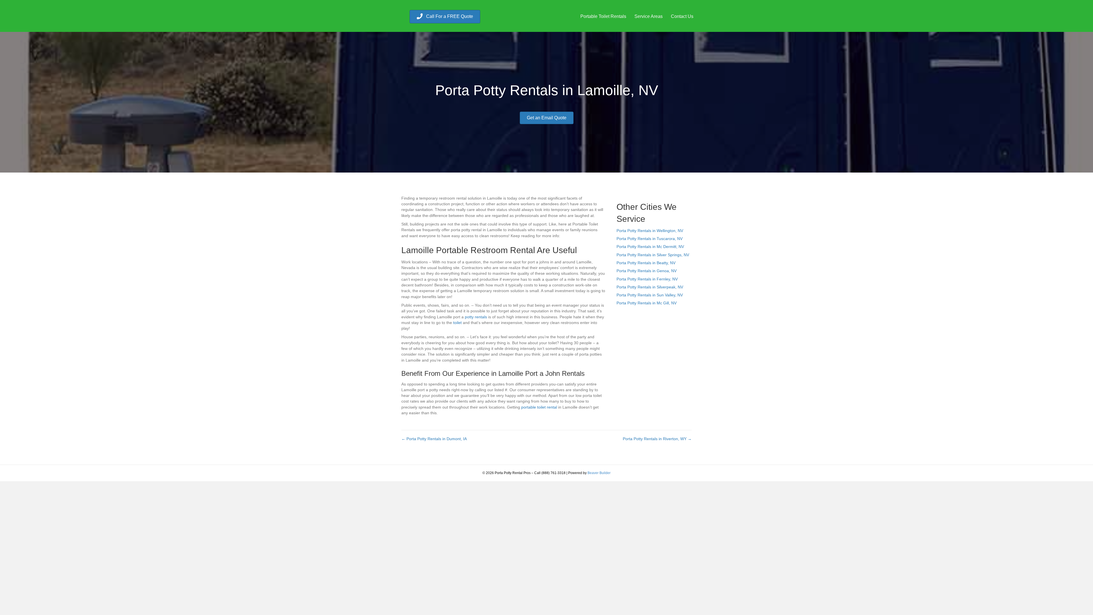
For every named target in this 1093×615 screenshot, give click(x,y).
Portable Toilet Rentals (603, 16)
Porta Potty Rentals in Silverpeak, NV (650, 287)
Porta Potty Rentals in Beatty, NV (646, 263)
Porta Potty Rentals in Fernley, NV (647, 279)
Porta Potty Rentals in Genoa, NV (647, 270)
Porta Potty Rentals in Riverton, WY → (657, 438)
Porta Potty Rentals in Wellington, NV (650, 230)
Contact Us (682, 16)
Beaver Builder (599, 473)
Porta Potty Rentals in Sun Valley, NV (650, 295)
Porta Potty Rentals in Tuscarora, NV (650, 238)
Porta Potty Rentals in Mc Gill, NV (647, 303)
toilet (457, 322)
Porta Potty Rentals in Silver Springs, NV (653, 255)
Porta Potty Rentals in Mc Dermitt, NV (650, 246)
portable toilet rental (539, 407)
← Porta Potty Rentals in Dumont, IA (434, 438)
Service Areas (648, 16)
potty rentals (476, 317)
